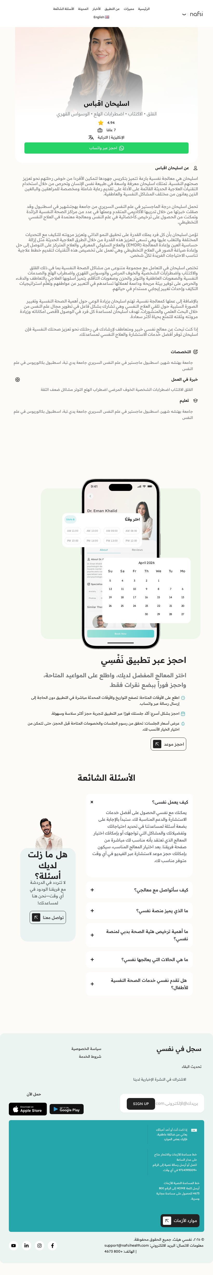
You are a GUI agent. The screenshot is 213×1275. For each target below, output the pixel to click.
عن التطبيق (112, 9)
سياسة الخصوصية (86, 1048)
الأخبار (96, 9)
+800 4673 (113, 1251)
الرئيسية (144, 9)
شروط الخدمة (90, 1056)
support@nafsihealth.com (126, 1245)
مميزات (129, 9)
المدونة (83, 9)
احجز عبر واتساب (103, 148)
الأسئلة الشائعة (63, 9)
